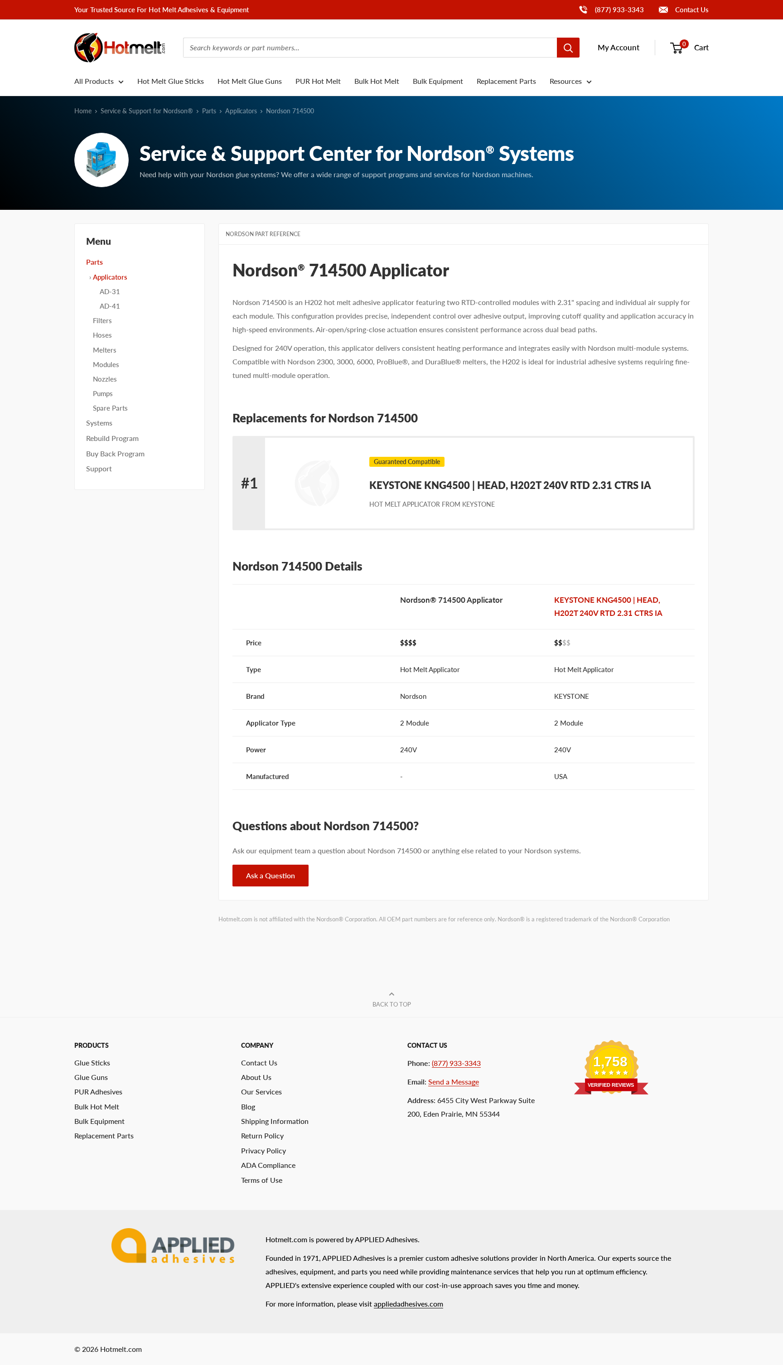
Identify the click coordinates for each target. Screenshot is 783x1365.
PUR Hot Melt (318, 81)
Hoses (102, 335)
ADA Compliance (268, 1165)
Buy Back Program (115, 453)
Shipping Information (275, 1121)
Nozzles (105, 379)
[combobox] (370, 48)
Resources (566, 81)
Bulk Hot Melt (376, 81)
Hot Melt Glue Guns (250, 81)
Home (83, 111)
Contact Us (691, 9)
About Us (256, 1077)
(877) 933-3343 (611, 9)
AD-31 (110, 291)
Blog (248, 1106)
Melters (104, 350)
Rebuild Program (112, 438)
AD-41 (110, 306)
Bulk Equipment (438, 81)
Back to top (391, 1004)
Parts (209, 111)
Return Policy (262, 1135)
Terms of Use (261, 1180)
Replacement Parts (506, 81)
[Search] (568, 48)
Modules (106, 364)
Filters (102, 320)
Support (99, 468)
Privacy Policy (263, 1150)
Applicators (241, 111)
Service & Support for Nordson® (147, 111)
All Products (94, 81)
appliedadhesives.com (408, 1303)
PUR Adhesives (98, 1091)
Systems (99, 422)
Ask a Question (270, 875)
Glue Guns (91, 1077)
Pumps (103, 393)
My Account (618, 47)
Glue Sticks (92, 1062)
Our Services (261, 1091)
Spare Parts (110, 408)
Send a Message (453, 1081)
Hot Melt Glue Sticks (170, 81)
